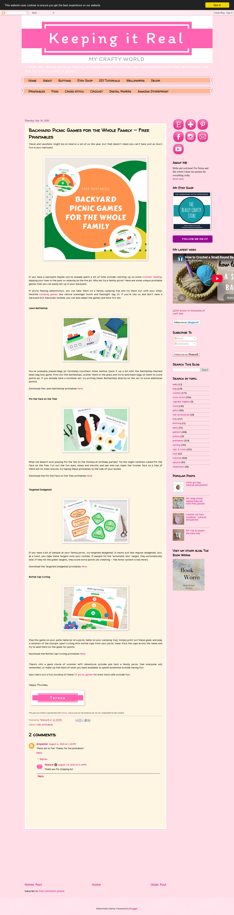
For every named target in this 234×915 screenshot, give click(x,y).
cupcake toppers (181, 401)
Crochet (96, 91)
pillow (176, 436)
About (47, 80)
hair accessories (181, 414)
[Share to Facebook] (86, 720)
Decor (155, 80)
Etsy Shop (84, 80)
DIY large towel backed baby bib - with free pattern (195, 501)
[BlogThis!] (80, 720)
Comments (183, 343)
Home (32, 80)
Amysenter (42, 744)
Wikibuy (64, 713)
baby (175, 384)
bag (175, 388)
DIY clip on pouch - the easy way (196, 532)
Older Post (158, 885)
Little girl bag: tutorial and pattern (197, 484)
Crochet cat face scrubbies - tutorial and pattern (196, 517)
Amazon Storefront (153, 91)
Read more (178, 178)
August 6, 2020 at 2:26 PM (62, 744)
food (175, 406)
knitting (177, 423)
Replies (43, 759)
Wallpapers (135, 80)
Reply (39, 752)
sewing (176, 444)
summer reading (152, 276)
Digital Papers (120, 91)
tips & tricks (179, 449)
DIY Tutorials (109, 80)
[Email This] (76, 720)
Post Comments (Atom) (51, 891)
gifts (175, 410)
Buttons (64, 80)
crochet (177, 393)
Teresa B (48, 764)
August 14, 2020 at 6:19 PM (72, 764)
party (175, 427)
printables (47, 724)
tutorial (177, 458)
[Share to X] (83, 720)
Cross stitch (74, 91)
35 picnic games (83, 674)
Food (54, 91)
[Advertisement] (83, 106)
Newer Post (33, 885)
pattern (177, 432)
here (80, 388)
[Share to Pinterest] (89, 720)
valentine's (178, 466)
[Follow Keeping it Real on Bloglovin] (186, 324)
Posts (180, 338)
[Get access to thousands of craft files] (191, 313)
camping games (48, 294)
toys (175, 453)
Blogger (133, 908)
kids (39, 724)
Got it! (217, 5)
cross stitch (179, 397)
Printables (36, 91)
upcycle (177, 462)
